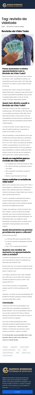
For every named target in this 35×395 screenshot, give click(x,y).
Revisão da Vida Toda (15, 31)
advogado (5, 347)
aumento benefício (24, 347)
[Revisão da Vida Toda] (17, 49)
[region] (17, 384)
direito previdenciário (8, 352)
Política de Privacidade (14, 387)
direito (24, 349)
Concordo (17, 391)
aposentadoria (14, 347)
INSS (17, 352)
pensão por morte (26, 352)
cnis (19, 349)
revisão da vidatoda (7, 355)
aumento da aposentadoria (9, 349)
